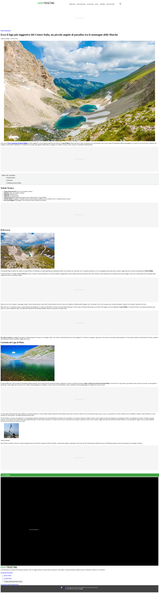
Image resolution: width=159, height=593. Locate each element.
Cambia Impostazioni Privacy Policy (13, 581)
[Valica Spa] (63, 587)
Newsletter (110, 4)
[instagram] (13, 584)
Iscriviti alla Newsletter (7, 572)
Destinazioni (81, 4)
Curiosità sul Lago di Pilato (14, 183)
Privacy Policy (8, 575)
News (96, 4)
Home (2, 30)
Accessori (90, 4)
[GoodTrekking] (46, 4)
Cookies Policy (8, 578)
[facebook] (5, 584)
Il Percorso (10, 180)
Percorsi (72, 4)
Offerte (102, 4)
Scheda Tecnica (11, 177)
